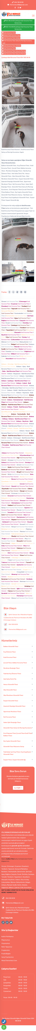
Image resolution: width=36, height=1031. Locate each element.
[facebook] (15, 7)
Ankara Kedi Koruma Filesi (12, 35)
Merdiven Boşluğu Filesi (11, 668)
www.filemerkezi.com (9, 960)
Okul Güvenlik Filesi (10, 690)
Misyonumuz (5, 940)
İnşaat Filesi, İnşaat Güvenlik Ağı (14, 760)
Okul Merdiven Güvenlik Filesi (13, 695)
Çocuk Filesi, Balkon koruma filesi (15, 663)
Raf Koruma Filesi (9, 717)
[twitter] (20, 7)
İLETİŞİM (17, 788)
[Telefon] (3, 1021)
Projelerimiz (5, 950)
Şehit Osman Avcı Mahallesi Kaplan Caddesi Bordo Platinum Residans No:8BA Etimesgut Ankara (20, 910)
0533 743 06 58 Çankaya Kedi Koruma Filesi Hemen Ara (19, 28)
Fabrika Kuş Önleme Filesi (12, 673)
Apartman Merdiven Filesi (12, 711)
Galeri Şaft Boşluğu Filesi (12, 722)
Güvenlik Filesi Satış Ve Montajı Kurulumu (17, 728)
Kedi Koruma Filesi (9, 32)
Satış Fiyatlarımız (7, 957)
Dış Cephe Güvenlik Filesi (11, 741)
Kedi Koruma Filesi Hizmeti (12, 45)
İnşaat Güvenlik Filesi (10, 701)
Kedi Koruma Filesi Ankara (12, 38)
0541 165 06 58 (18, 2)
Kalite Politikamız (7, 936)
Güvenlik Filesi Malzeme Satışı (13, 746)
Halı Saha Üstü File (9, 679)
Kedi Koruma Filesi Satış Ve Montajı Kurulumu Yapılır (17, 42)
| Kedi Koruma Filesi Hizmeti (12, 453)
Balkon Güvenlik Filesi (10, 646)
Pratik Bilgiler (6, 953)
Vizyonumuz (5, 943)
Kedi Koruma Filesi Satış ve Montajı (15, 51)
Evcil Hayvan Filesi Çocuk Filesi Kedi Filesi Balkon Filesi (17, 734)
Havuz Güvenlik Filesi (10, 684)
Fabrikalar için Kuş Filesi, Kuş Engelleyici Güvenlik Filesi (17, 753)
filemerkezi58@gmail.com (19, 5)
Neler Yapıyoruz (6, 947)
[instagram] (18, 7)
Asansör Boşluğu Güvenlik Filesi (14, 706)
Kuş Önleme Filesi (9, 652)
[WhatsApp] (3, 1027)
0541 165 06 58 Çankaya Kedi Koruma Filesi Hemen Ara (19, 22)
